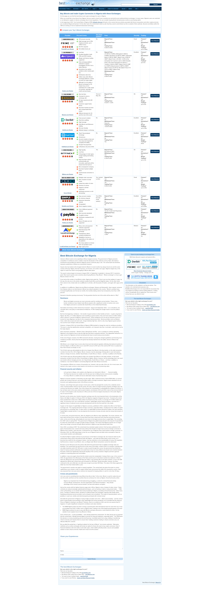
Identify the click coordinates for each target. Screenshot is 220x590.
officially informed (97, 22)
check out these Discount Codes (151, 310)
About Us (158, 582)
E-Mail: (62, 554)
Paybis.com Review (67, 222)
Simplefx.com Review (67, 206)
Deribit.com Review (67, 130)
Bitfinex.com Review (67, 174)
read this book (149, 308)
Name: (62, 551)
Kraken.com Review (67, 91)
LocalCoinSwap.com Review (67, 246)
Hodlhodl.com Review (67, 146)
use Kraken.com (151, 304)
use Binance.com (155, 306)
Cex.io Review (68, 193)
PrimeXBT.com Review (67, 49)
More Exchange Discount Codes (142, 271)
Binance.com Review (67, 114)
